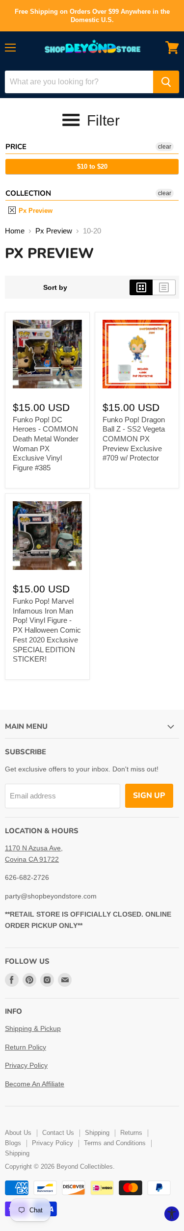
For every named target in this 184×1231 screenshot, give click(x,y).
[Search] (166, 82)
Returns (131, 1132)
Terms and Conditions (115, 1143)
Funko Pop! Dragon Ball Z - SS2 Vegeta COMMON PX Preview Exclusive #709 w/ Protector (134, 438)
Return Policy (25, 1047)
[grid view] (141, 287)
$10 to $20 (92, 166)
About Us (18, 1132)
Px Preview (35, 210)
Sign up (149, 795)
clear (164, 146)
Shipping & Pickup (33, 1028)
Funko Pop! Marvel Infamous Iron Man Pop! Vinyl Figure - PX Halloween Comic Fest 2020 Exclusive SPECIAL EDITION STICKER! (47, 630)
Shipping (97, 1132)
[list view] (164, 287)
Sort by (55, 287)
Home (15, 231)
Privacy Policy (26, 1065)
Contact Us (58, 1132)
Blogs (13, 1143)
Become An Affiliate (34, 1084)
